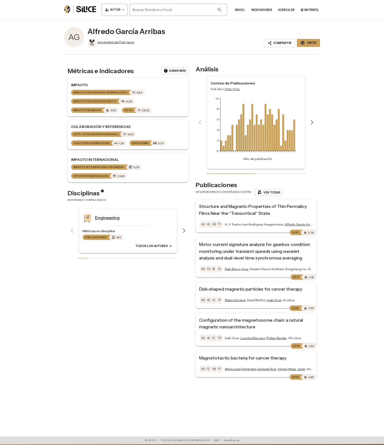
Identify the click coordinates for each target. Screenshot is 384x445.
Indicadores (261, 10)
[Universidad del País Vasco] (91, 43)
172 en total (232, 89)
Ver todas (268, 192)
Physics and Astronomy (136, 217)
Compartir (279, 43)
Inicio (239, 10)
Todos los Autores (170, 246)
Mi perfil (309, 10)
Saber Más (175, 71)
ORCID (308, 43)
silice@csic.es (231, 440)
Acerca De (286, 10)
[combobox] (114, 9)
